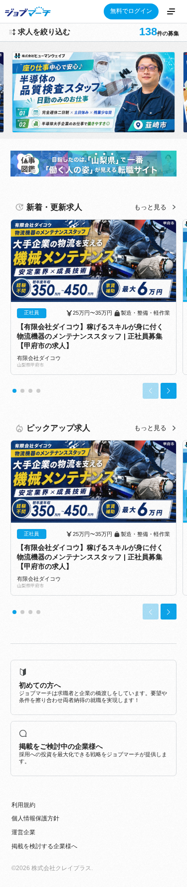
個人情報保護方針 (35, 818)
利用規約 (23, 804)
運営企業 (23, 832)
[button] (14, 391)
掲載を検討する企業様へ (44, 846)
